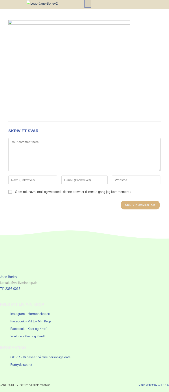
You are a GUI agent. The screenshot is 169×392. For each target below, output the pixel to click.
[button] (87, 4)
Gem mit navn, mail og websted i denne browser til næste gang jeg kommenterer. (73, 192)
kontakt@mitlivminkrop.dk (18, 283)
